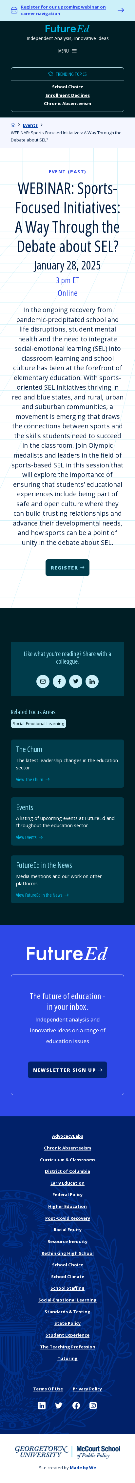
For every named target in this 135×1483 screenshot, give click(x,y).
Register (64, 567)
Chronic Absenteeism (67, 103)
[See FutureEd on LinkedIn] (42, 1405)
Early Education (67, 1183)
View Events (26, 837)
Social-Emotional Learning (38, 723)
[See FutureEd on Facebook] (76, 1405)
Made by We (83, 1468)
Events (30, 125)
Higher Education (67, 1206)
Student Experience (67, 1335)
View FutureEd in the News (39, 895)
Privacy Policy (87, 1389)
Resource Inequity (67, 1241)
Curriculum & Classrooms (67, 1160)
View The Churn (29, 780)
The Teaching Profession (67, 1347)
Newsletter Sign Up (64, 1069)
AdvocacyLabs (67, 1136)
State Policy (67, 1323)
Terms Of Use (48, 1389)
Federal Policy (67, 1194)
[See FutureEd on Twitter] (59, 1405)
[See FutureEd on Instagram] (93, 1405)
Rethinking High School (68, 1253)
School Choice (67, 87)
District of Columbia (67, 1171)
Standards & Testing (67, 1312)
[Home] (13, 125)
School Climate (67, 1276)
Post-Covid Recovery (67, 1218)
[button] (67, 51)
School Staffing (67, 1288)
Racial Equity (68, 1230)
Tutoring (67, 1358)
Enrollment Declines (68, 95)
